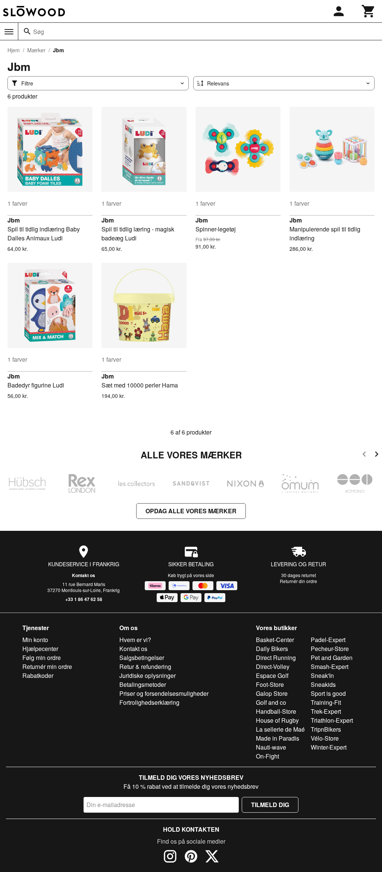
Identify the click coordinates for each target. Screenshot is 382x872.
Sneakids (323, 684)
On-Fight (267, 756)
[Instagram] (170, 857)
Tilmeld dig (270, 804)
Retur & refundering (145, 666)
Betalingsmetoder (142, 684)
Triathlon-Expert (332, 720)
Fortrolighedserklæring (149, 702)
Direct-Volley (272, 666)
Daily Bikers (272, 648)
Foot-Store (270, 684)
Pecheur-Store (330, 648)
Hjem (13, 50)
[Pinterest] (191, 857)
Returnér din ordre (298, 581)
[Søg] (27, 31)
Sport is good (328, 693)
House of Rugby (277, 720)
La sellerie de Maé (280, 729)
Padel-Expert (328, 639)
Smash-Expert (329, 666)
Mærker (36, 50)
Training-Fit (326, 702)
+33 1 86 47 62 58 (83, 599)
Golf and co (271, 702)
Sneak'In (322, 675)
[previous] (364, 455)
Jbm (13, 220)
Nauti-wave (271, 747)
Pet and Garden (332, 657)
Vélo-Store (325, 738)
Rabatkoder (37, 675)
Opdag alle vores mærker (191, 511)
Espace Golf (272, 675)
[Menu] (9, 32)
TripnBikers (326, 729)
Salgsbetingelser (141, 657)
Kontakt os (83, 575)
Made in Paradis (277, 738)
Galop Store (272, 693)
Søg (38, 31)
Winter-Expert (329, 747)
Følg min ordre (41, 657)
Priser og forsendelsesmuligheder (164, 693)
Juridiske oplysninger (147, 675)
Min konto (35, 639)
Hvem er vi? (135, 639)
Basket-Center (275, 639)
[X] (211, 857)
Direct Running (276, 657)
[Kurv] (368, 11)
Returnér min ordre (47, 666)
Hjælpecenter (40, 648)
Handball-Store (276, 711)
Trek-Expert (326, 711)
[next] (376, 455)
